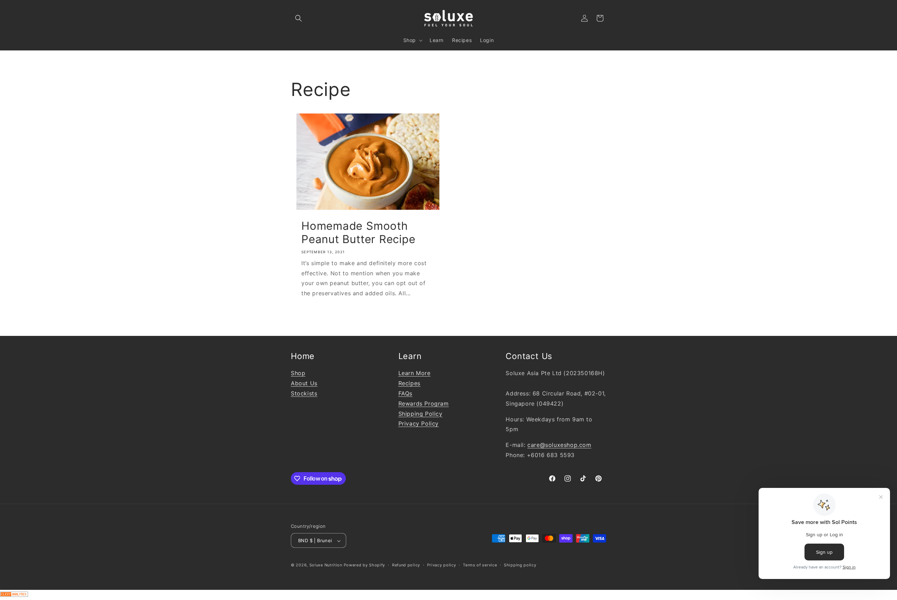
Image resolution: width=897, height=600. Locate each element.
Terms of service (480, 565)
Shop (298, 373)
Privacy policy (441, 565)
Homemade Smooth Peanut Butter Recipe (358, 232)
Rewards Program (423, 403)
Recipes (409, 383)
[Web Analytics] (448, 595)
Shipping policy (520, 565)
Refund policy (406, 565)
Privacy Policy (418, 423)
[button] (298, 18)
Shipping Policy (420, 413)
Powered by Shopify (364, 565)
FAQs (405, 393)
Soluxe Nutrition (325, 565)
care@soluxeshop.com (559, 445)
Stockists (304, 393)
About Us (304, 383)
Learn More (414, 373)
